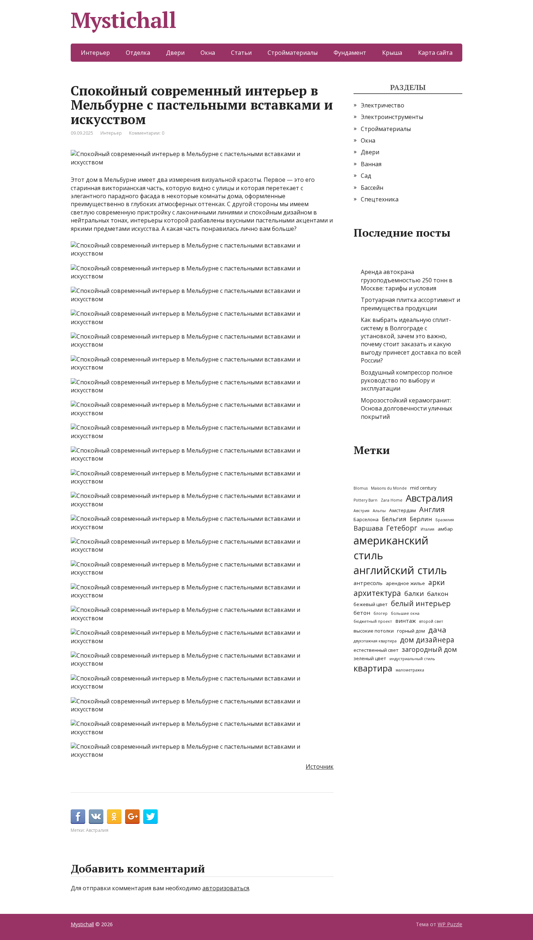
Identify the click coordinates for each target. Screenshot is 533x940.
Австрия (361, 510)
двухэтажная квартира (375, 640)
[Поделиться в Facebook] (78, 816)
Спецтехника (379, 199)
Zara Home (391, 500)
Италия (427, 529)
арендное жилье (405, 583)
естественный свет (376, 650)
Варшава (368, 528)
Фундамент (350, 53)
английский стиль (400, 570)
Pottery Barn (365, 500)
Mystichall (123, 20)
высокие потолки (374, 631)
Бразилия (444, 519)
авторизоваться (225, 888)
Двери (175, 53)
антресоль (368, 583)
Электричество (382, 105)
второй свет (431, 621)
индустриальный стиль (412, 658)
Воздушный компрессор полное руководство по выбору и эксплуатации (407, 380)
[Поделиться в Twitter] (150, 816)
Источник (320, 767)
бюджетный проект (373, 621)
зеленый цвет (370, 658)
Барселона (366, 519)
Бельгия (394, 519)
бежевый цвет (371, 604)
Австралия (97, 830)
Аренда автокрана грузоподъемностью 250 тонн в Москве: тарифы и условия (407, 280)
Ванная (371, 164)
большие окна (405, 613)
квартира (373, 668)
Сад (366, 176)
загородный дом (429, 649)
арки (436, 582)
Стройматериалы (293, 53)
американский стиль (391, 548)
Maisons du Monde (389, 488)
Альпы (379, 510)
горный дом (411, 631)
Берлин (421, 519)
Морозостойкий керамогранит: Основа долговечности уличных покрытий (406, 408)
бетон (362, 612)
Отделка (138, 53)
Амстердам (402, 510)
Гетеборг (401, 528)
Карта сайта (435, 53)
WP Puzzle (450, 924)
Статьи (241, 53)
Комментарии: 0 (146, 133)
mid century (423, 488)
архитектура (377, 593)
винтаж (405, 620)
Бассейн (372, 188)
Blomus (361, 488)
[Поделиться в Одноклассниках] (114, 816)
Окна (208, 53)
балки (414, 593)
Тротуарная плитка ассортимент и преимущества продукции (410, 304)
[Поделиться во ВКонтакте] (96, 816)
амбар (445, 529)
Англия (432, 509)
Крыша (392, 53)
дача (437, 630)
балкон (438, 593)
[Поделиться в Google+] (132, 816)
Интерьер (95, 53)
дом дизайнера (427, 640)
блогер (380, 613)
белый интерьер (421, 603)
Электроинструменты (392, 117)
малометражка (410, 670)
